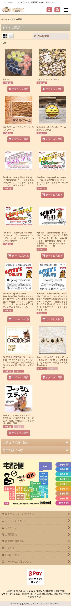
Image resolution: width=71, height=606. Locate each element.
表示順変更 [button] (43, 36)
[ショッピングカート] (57, 9)
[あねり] (13, 9)
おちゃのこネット (30, 603)
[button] (49, 9)
